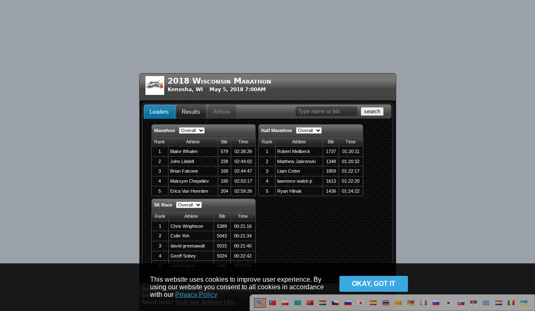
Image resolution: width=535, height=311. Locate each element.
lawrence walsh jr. (295, 181)
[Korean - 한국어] (448, 305)
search (372, 111)
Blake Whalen (184, 151)
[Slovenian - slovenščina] (348, 305)
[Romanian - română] (511, 305)
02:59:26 (243, 191)
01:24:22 (350, 191)
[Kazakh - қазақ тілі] (297, 305)
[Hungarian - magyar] (323, 305)
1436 (331, 191)
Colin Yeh (180, 235)
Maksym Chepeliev (189, 181)
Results (191, 112)
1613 (331, 181)
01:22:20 (350, 181)
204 (224, 191)
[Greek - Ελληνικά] (486, 305)
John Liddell (182, 161)
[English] (260, 305)
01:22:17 (350, 170)
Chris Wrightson (187, 226)
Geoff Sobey (183, 255)
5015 (222, 245)
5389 (222, 226)
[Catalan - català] (398, 305)
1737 (331, 151)
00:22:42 (243, 255)
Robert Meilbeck (293, 151)
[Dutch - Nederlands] (498, 305)
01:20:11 (350, 151)
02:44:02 (243, 161)
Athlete (221, 112)
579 (224, 151)
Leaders (159, 112)
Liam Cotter (289, 170)
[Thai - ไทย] (386, 305)
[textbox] (326, 111)
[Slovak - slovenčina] (461, 305)
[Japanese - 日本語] (361, 305)
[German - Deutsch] (411, 305)
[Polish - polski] (285, 305)
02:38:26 (243, 151)
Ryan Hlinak (289, 191)
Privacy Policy (196, 294)
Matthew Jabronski (296, 161)
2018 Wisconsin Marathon (219, 81)
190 (224, 181)
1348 (331, 161)
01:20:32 (350, 161)
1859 (331, 170)
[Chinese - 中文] (272, 305)
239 (224, 161)
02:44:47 (243, 170)
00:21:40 (243, 245)
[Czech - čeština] (335, 305)
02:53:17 (243, 181)
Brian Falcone (184, 170)
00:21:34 (243, 235)
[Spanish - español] (373, 305)
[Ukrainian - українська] (524, 305)
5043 (222, 235)
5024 (222, 255)
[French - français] (423, 305)
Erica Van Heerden (189, 191)
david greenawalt (188, 245)
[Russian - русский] (436, 305)
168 (224, 170)
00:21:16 (243, 226)
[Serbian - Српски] (473, 305)
